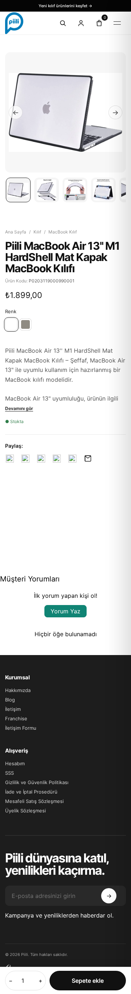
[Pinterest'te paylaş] (40, 458)
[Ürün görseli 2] (46, 190)
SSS (9, 773)
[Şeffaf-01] (11, 324)
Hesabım (15, 763)
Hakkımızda (18, 690)
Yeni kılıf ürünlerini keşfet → (65, 5)
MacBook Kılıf (62, 232)
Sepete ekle (88, 980)
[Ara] (62, 23)
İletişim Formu (20, 728)
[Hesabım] (81, 23)
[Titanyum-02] (25, 324)
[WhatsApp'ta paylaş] (72, 458)
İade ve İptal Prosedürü (31, 792)
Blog (10, 700)
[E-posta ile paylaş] (87, 458)
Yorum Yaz (65, 611)
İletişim (13, 709)
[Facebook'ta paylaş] (9, 458)
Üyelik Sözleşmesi (25, 810)
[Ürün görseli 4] (103, 190)
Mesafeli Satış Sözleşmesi (34, 801)
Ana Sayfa (15, 232)
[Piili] (24, 23)
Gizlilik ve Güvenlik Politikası (36, 782)
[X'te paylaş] (25, 458)
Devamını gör (19, 408)
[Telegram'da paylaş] (56, 458)
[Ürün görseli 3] (75, 190)
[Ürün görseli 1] (18, 190)
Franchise (16, 718)
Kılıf (37, 232)
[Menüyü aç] (117, 23)
